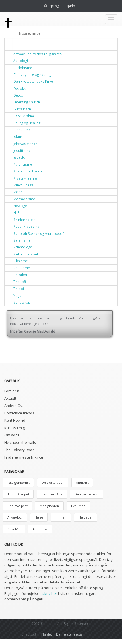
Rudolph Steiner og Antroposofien (40, 233)
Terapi (18, 288)
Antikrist (82, 482)
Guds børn (22, 109)
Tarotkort (21, 274)
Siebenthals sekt (26, 254)
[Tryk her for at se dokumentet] (8, 54)
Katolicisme (22, 164)
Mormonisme (24, 199)
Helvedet (85, 517)
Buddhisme (22, 67)
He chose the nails (20, 442)
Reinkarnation (24, 219)
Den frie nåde (51, 494)
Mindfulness (23, 185)
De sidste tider (53, 482)
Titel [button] (21, 44)
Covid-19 (13, 529)
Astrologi (20, 60)
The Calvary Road (19, 449)
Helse (39, 517)
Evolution (78, 506)
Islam (17, 136)
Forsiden (11, 390)
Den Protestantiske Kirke (33, 81)
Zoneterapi (22, 302)
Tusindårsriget (18, 494)
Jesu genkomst (18, 482)
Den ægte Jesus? (69, 634)
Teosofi (19, 281)
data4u (50, 623)
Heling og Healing (26, 123)
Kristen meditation (28, 171)
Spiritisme (21, 267)
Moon (18, 191)
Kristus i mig (14, 427)
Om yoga (12, 435)
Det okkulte (22, 88)
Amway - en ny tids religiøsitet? (37, 54)
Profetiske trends (19, 413)
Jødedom (20, 157)
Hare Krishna (23, 116)
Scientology (22, 247)
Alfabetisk (40, 529)
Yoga (17, 295)
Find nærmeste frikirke (23, 457)
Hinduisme (22, 129)
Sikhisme (20, 261)
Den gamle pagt (86, 494)
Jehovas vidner (25, 143)
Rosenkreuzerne (26, 226)
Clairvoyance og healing (32, 74)
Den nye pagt (17, 506)
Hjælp (70, 5)
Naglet (46, 634)
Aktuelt (10, 398)
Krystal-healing (25, 178)
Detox (18, 95)
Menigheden (49, 506)
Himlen (60, 517)
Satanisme (21, 240)
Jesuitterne (22, 150)
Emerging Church (26, 102)
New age (20, 205)
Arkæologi (14, 517)
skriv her (49, 593)
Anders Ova (14, 405)
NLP (16, 212)
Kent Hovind (14, 420)
